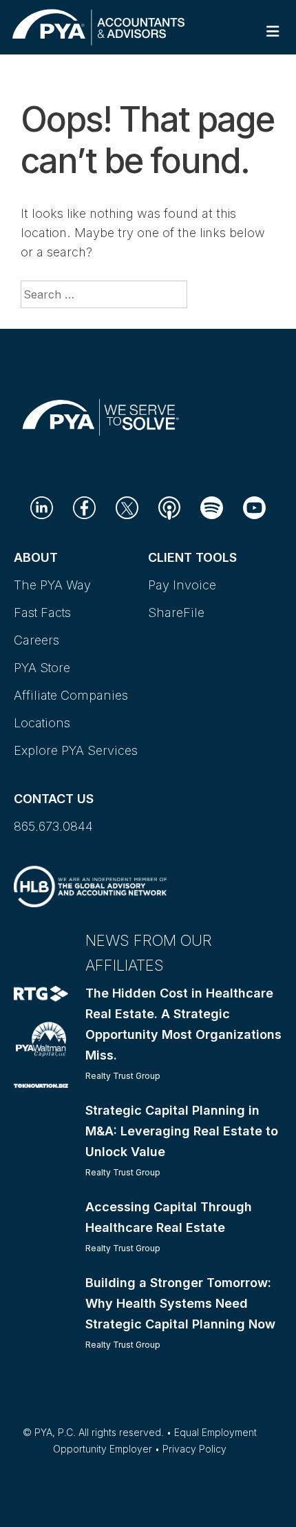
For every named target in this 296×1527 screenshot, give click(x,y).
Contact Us (54, 798)
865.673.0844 (53, 826)
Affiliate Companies (71, 695)
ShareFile (176, 612)
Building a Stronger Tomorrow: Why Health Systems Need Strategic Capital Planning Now (180, 1303)
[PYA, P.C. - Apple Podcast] (169, 507)
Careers (36, 640)
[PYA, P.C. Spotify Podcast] (211, 507)
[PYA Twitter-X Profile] (127, 507)
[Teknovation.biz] (41, 1085)
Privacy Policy (194, 1449)
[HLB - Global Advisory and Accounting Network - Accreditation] (90, 885)
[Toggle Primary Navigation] (273, 31)
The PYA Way (52, 585)
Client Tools (192, 557)
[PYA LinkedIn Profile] (41, 507)
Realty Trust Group (122, 1076)
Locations (42, 723)
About (36, 557)
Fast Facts (42, 612)
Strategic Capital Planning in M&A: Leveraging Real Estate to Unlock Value (181, 1131)
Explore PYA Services (76, 750)
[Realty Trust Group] (41, 993)
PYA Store (42, 667)
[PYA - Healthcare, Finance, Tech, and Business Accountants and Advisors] (98, 26)
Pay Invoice (182, 585)
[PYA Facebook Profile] (84, 507)
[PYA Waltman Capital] (41, 1038)
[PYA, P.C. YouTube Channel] (254, 507)
